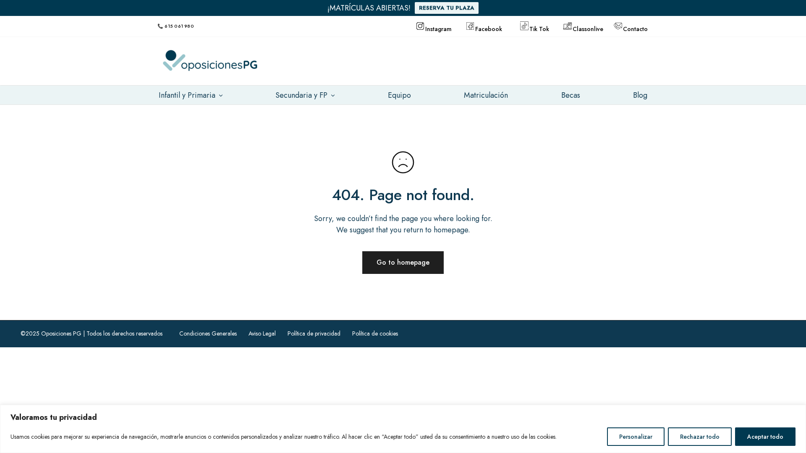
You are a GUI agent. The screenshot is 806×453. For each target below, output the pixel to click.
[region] (403, 429)
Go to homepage (403, 262)
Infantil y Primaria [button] (187, 95)
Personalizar (635, 436)
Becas (570, 95)
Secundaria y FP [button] (301, 95)
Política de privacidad (314, 333)
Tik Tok (539, 28)
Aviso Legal (262, 333)
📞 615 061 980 (175, 26)
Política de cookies (375, 333)
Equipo (399, 95)
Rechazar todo (700, 436)
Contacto (635, 28)
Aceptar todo (765, 436)
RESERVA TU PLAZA (446, 8)
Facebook (488, 28)
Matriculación (486, 95)
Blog (640, 95)
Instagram (438, 28)
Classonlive (586, 28)
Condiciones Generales (208, 333)
